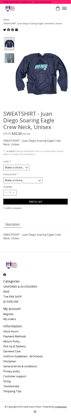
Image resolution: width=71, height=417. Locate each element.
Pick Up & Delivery (14, 346)
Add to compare (14, 208)
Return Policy (11, 341)
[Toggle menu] (64, 8)
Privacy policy (11, 371)
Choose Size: (10, 174)
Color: (7, 161)
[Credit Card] (35, 412)
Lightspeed (61, 406)
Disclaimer (9, 361)
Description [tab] (12, 224)
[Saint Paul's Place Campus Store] (10, 8)
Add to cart (35, 201)
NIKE (6, 291)
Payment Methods (14, 336)
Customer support (14, 376)
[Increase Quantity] (13, 192)
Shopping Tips (12, 391)
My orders (9, 319)
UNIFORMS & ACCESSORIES (20, 286)
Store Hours (10, 331)
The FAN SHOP (12, 296)
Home (6, 19)
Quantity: (8, 186)
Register (8, 314)
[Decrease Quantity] (6, 192)
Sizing (7, 381)
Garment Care (12, 351)
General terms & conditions (20, 366)
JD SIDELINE (10, 301)
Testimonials (11, 386)
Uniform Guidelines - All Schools (23, 356)
